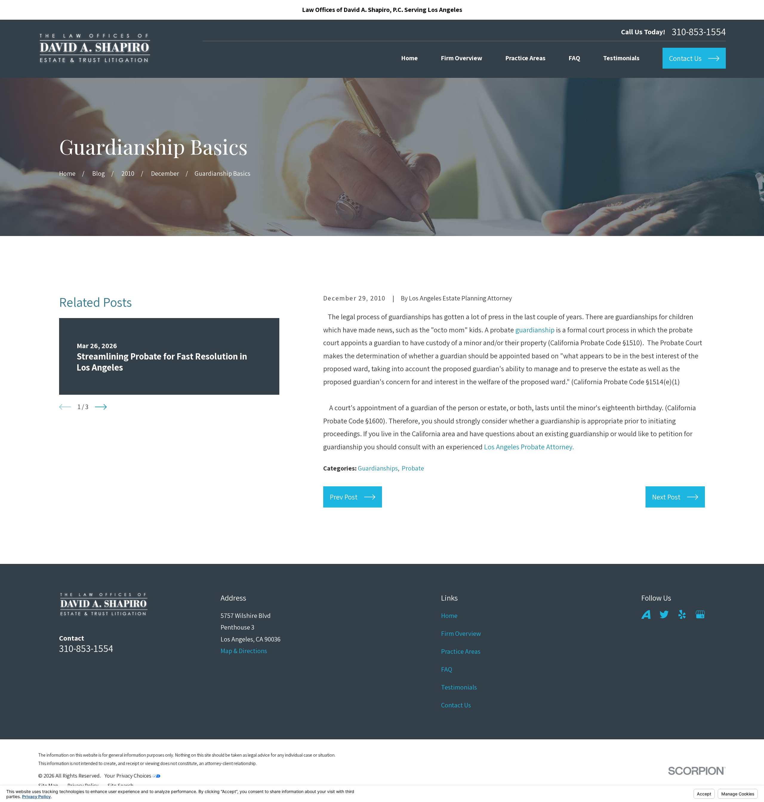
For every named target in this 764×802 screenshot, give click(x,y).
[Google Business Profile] (700, 614)
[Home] (95, 48)
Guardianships (378, 468)
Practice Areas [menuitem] (525, 58)
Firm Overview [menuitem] (461, 58)
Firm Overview (461, 633)
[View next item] (101, 407)
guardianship (534, 329)
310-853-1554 (699, 31)
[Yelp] (682, 614)
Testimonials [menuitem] (621, 58)
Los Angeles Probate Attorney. (529, 446)
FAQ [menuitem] (574, 58)
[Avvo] (646, 614)
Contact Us (456, 705)
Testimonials (459, 687)
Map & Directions (244, 651)
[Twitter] (664, 614)
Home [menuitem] (409, 58)
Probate (413, 468)
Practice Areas (460, 651)
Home (449, 615)
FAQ (446, 669)
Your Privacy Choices (128, 775)
